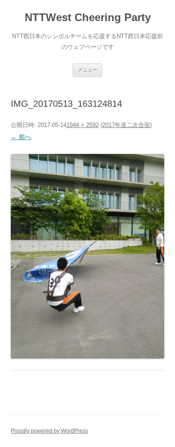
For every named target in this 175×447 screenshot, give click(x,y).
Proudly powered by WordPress (49, 431)
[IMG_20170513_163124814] (87, 256)
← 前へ (21, 136)
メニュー (87, 69)
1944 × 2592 (82, 125)
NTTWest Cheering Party (88, 17)
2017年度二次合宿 (126, 125)
